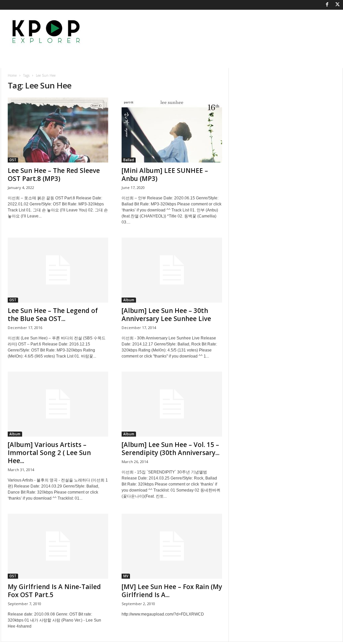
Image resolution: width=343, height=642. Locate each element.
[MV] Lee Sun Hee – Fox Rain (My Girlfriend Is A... (172, 590)
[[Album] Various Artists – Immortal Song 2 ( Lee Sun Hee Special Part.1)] (58, 404)
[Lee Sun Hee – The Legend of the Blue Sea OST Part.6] (58, 270)
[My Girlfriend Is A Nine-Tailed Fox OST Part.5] (58, 546)
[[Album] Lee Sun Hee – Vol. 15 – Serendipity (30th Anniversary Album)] (172, 404)
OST (12, 159)
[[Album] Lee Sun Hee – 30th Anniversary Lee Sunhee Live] (172, 270)
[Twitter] (338, 5)
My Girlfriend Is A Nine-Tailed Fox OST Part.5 (54, 590)
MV (125, 576)
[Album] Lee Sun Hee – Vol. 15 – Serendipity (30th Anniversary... (170, 448)
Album (128, 300)
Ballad (128, 159)
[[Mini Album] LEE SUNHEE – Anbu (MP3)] (172, 130)
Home (12, 75)
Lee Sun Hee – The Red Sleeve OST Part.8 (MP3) (54, 174)
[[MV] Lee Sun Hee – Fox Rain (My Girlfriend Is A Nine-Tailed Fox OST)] (172, 546)
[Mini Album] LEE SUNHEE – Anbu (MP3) (165, 174)
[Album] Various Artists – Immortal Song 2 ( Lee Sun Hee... (49, 452)
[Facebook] (327, 5)
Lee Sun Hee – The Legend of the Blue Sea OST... (53, 314)
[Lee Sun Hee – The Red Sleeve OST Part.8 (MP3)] (58, 130)
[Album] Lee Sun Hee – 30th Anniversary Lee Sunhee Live (166, 314)
